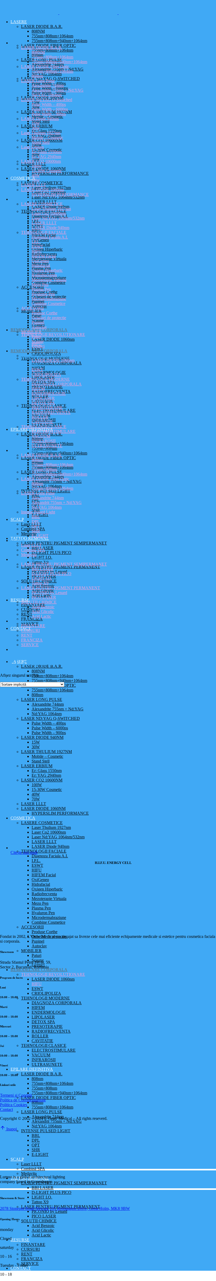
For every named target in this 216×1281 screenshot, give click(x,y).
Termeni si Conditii (16, 1095)
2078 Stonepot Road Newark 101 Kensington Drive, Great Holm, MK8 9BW (65, 1208)
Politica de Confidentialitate (23, 1100)
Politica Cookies (13, 1104)
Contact (6, 1109)
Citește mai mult (24, 852)
